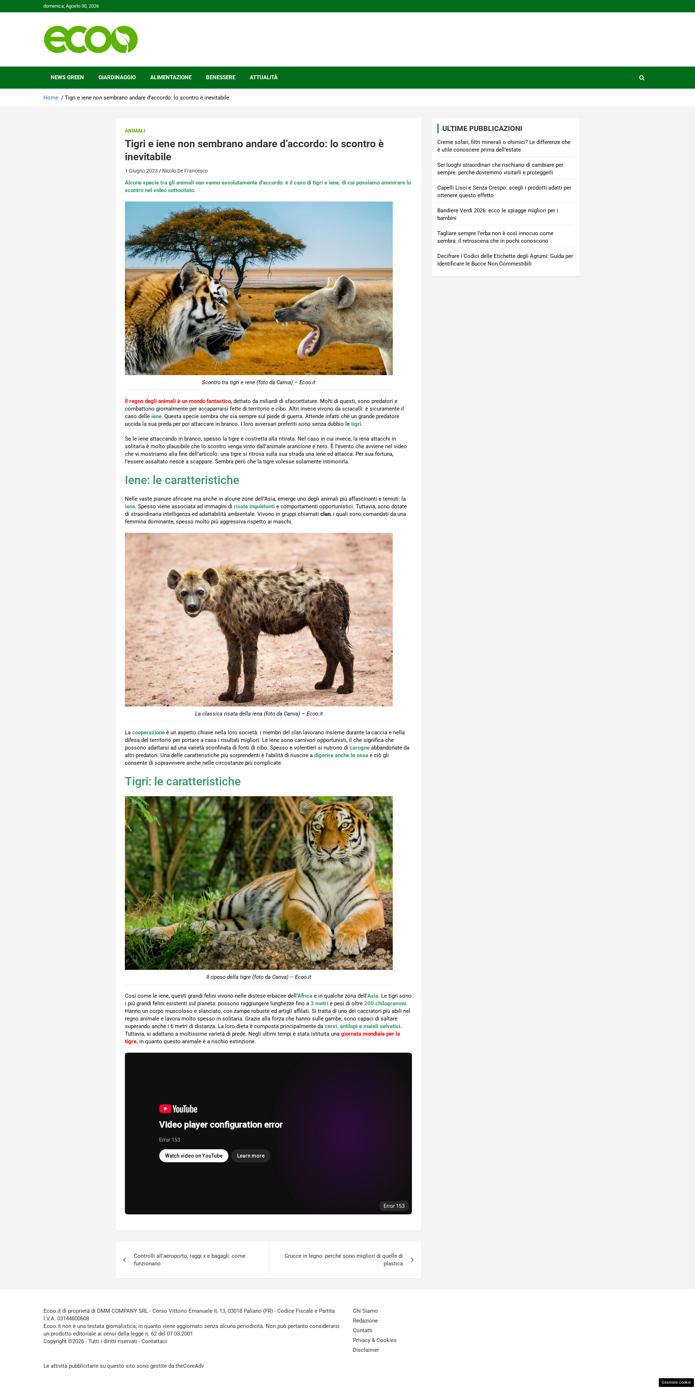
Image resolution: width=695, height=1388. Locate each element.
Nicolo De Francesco (185, 171)
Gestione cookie (676, 1382)
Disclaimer (366, 1350)
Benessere (220, 77)
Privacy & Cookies (375, 1340)
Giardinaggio (117, 77)
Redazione (365, 1320)
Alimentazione (170, 77)
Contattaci (154, 1341)
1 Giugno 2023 (141, 171)
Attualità (264, 77)
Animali (135, 130)
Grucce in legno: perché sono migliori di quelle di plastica (344, 1260)
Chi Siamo (365, 1311)
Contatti (362, 1330)
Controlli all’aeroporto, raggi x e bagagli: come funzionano (189, 1260)
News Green (67, 77)
